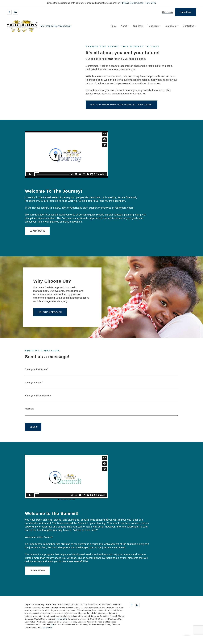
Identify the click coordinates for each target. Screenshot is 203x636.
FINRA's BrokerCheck (132, 3)
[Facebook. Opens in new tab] (9, 12)
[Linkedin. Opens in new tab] (15, 12)
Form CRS (150, 3)
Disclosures (47, 627)
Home (113, 26)
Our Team (138, 26)
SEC (53, 625)
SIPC (65, 619)
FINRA (59, 619)
